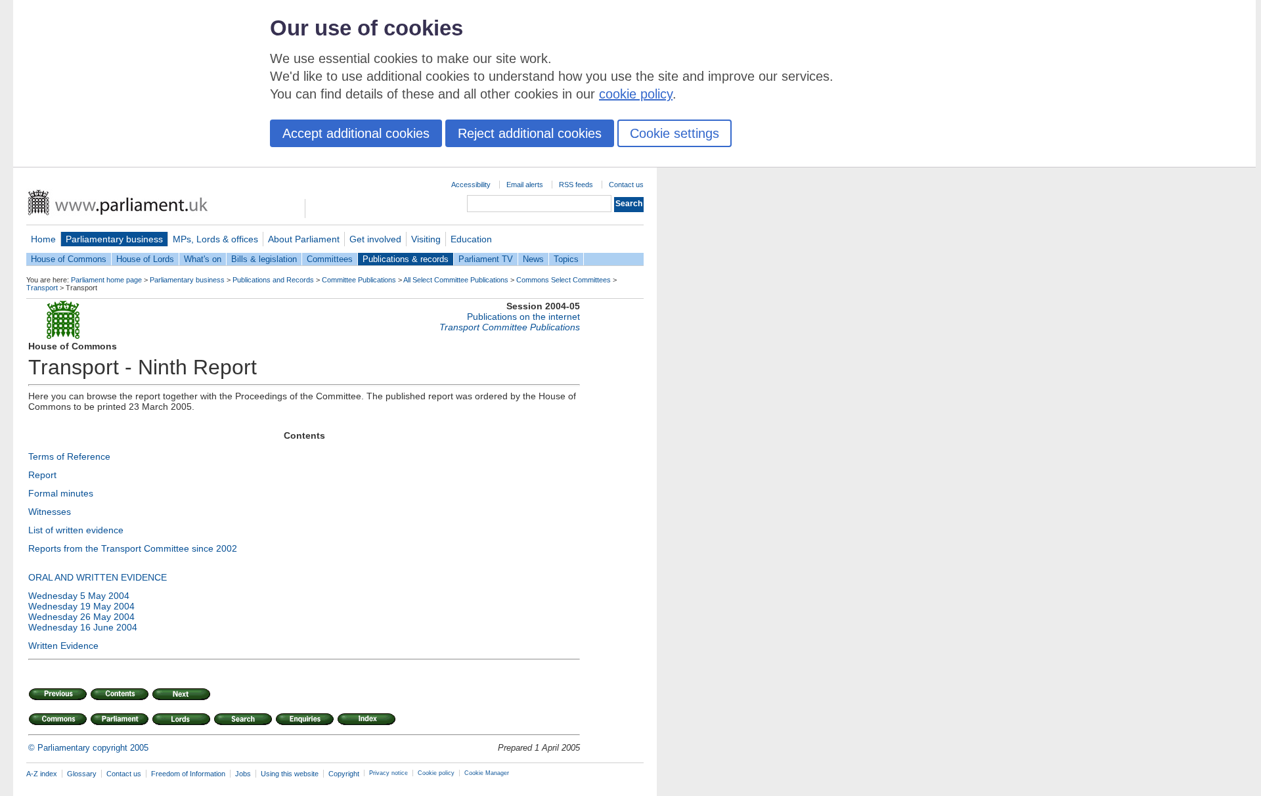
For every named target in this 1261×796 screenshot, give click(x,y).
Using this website (290, 774)
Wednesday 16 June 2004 (82, 627)
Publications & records (406, 259)
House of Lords (145, 259)
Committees (330, 259)
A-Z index (41, 774)
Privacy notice (388, 773)
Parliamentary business (114, 239)
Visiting (426, 239)
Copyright (343, 774)
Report (42, 475)
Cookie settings (674, 133)
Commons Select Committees (563, 280)
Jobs (243, 774)
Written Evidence (63, 645)
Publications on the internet (523, 316)
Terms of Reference (69, 456)
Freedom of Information (188, 774)
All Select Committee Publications (455, 280)
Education (471, 239)
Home (43, 239)
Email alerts (524, 184)
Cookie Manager (486, 773)
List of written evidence (75, 530)
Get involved (375, 239)
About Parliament (304, 239)
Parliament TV (485, 259)
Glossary (82, 774)
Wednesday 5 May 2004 (78, 595)
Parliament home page (106, 280)
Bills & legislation (264, 259)
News (533, 259)
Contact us (626, 184)
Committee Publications (359, 280)
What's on (202, 259)
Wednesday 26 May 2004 (81, 616)
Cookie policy (436, 773)
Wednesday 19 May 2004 (81, 606)
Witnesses (49, 511)
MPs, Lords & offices (215, 239)
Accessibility (471, 184)
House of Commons (68, 259)
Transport (42, 288)
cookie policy (636, 94)
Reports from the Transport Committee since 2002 (132, 548)
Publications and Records (273, 280)
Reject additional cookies (530, 133)
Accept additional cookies (356, 133)
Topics (566, 259)
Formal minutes (60, 493)
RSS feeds (576, 184)
